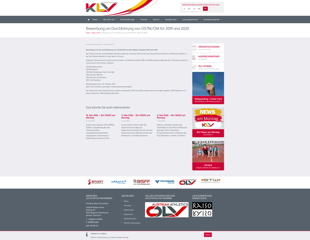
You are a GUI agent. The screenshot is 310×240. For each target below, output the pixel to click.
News (95, 19)
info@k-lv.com (93, 222)
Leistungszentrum (190, 19)
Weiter (208, 235)
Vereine (144, 19)
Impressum (128, 214)
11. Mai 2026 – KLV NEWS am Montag (135, 116)
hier (126, 237)
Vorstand (127, 205)
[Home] (88, 19)
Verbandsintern (130, 218)
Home (88, 33)
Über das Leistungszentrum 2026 (193, 22)
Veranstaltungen (127, 19)
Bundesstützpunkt (212, 19)
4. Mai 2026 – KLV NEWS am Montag (171, 116)
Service (156, 19)
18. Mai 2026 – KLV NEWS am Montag (100, 116)
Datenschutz (129, 210)
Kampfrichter (171, 19)
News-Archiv (96, 33)
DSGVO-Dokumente (132, 223)
